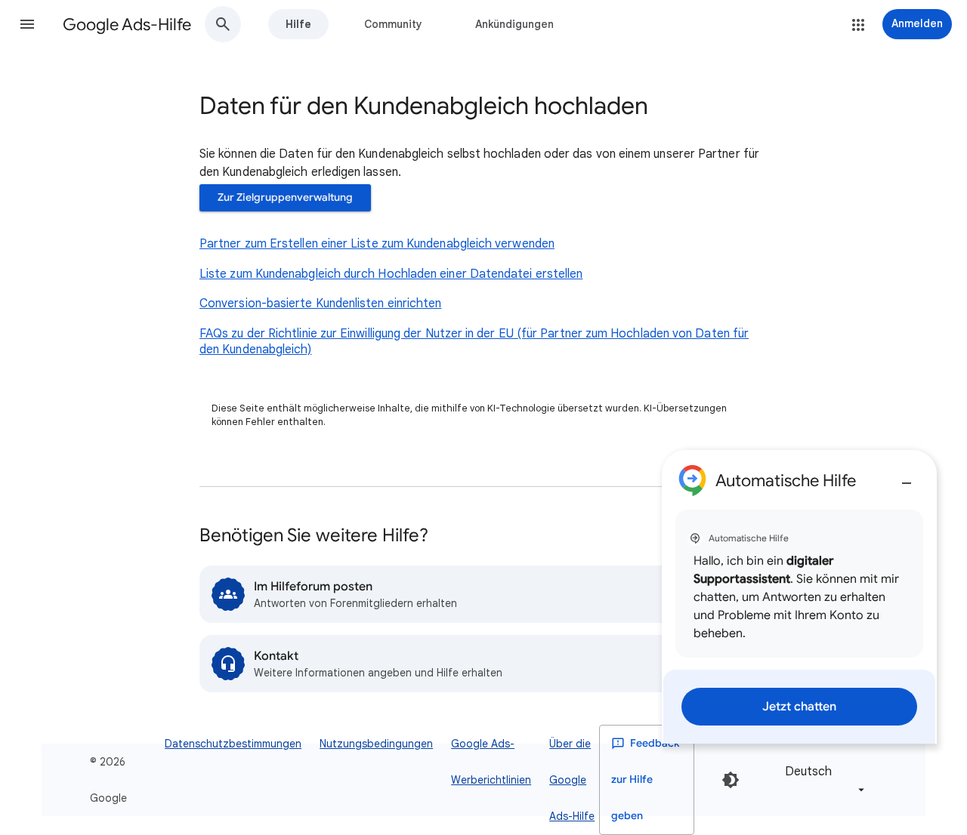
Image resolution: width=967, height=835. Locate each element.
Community (393, 24)
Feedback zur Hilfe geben (645, 779)
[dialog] (799, 597)
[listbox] (822, 779)
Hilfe (298, 24)
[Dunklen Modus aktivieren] (730, 780)
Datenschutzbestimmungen (233, 743)
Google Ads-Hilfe (127, 24)
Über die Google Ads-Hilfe (572, 780)
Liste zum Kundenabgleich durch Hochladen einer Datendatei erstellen (390, 274)
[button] (27, 24)
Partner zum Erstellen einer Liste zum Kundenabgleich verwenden (377, 243)
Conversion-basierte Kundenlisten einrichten (320, 303)
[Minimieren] (906, 477)
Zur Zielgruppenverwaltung (285, 197)
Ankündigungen (514, 24)
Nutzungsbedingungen (376, 743)
